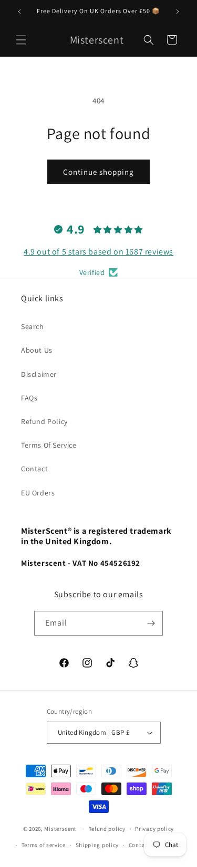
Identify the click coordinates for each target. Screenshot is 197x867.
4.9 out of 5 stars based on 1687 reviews (98, 251)
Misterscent (60, 828)
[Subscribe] (150, 623)
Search (32, 326)
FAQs (29, 398)
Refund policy (107, 828)
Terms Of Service (49, 445)
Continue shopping (98, 172)
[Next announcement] (177, 11)
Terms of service (44, 845)
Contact (34, 468)
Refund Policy (44, 421)
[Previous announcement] (19, 11)
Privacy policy (154, 828)
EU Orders (38, 493)
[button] (21, 39)
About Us (37, 350)
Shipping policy (97, 845)
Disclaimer (39, 374)
